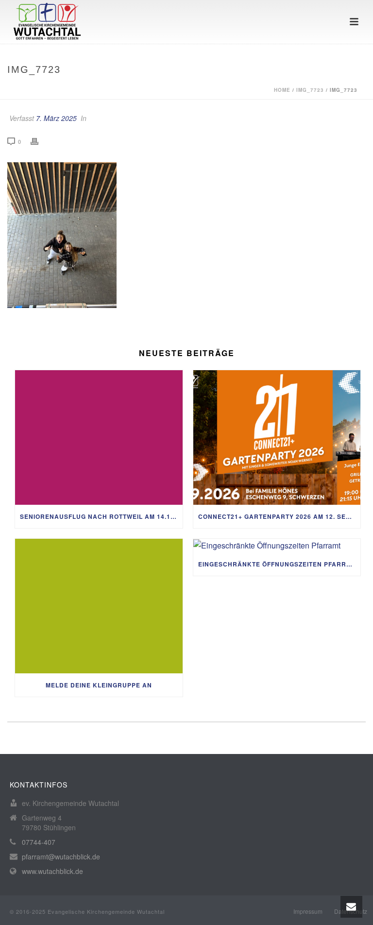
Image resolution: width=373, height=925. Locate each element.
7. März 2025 (56, 118)
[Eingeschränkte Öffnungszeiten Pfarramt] (277, 545)
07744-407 (38, 842)
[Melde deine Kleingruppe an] (99, 606)
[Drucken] (39, 141)
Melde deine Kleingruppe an (99, 685)
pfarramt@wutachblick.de (61, 856)
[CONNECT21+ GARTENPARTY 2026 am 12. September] (277, 437)
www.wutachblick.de (52, 871)
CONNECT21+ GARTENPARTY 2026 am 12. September (279, 516)
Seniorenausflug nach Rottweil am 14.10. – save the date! (101, 516)
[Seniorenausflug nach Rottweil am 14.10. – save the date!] (99, 437)
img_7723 (310, 89)
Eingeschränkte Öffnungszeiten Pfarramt (279, 564)
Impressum (307, 911)
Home (282, 89)
